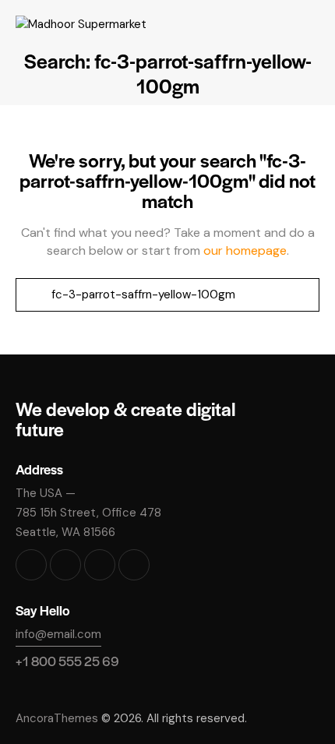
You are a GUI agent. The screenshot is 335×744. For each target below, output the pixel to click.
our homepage (245, 250)
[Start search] (33, 295)
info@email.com (58, 634)
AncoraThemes (57, 718)
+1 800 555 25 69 (67, 660)
